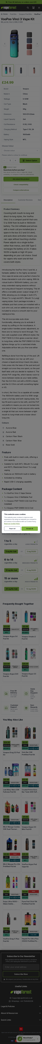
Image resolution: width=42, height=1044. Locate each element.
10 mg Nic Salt (11, 570)
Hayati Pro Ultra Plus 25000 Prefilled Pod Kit (30, 941)
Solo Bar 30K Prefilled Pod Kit (28, 753)
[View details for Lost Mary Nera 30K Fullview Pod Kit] (11, 769)
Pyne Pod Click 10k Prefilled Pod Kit (29, 902)
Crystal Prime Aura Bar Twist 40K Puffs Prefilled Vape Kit (30, 792)
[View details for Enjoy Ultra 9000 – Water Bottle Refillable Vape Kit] (11, 881)
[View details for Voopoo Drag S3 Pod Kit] (11, 732)
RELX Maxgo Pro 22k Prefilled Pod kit (11, 865)
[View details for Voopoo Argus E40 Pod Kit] (11, 654)
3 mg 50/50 (31, 551)
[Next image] (37, 44)
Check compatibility (21, 184)
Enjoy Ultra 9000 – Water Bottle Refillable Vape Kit (10, 903)
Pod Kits (13, 14)
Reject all (12, 528)
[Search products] (28, 8)
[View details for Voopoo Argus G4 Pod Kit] (11, 616)
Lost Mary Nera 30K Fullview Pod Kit (11, 791)
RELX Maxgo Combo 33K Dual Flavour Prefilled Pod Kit (11, 829)
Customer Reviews (25, 200)
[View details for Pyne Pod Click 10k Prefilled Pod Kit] (30, 881)
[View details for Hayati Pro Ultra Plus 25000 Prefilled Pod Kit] (30, 918)
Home (5, 14)
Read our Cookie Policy (12, 523)
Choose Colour (8, 146)
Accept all (29, 528)
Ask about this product (21, 179)
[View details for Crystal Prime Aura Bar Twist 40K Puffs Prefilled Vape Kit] (30, 769)
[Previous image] (5, 44)
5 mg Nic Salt (11, 551)
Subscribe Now (21, 974)
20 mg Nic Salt (11, 589)
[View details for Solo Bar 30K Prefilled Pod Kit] (30, 732)
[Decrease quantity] (4, 160)
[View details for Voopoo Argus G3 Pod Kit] (30, 654)
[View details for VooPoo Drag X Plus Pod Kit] (11, 918)
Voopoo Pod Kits (25, 14)
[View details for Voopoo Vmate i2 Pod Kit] (30, 616)
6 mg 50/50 (31, 570)
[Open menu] (39, 8)
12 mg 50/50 (31, 589)
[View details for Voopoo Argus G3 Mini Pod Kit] (30, 807)
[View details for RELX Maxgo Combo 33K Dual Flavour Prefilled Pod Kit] (11, 807)
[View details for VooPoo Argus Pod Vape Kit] (30, 844)
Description (8, 200)
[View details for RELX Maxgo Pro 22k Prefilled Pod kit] (11, 844)
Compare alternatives (21, 190)
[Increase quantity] (15, 160)
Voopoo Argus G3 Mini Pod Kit (29, 828)
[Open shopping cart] (33, 7)
